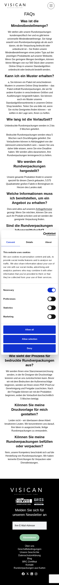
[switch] (52, 299)
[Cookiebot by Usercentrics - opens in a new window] (43, 234)
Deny (29, 348)
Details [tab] (29, 242)
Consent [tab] (10, 242)
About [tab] (48, 242)
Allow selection (29, 339)
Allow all (29, 329)
